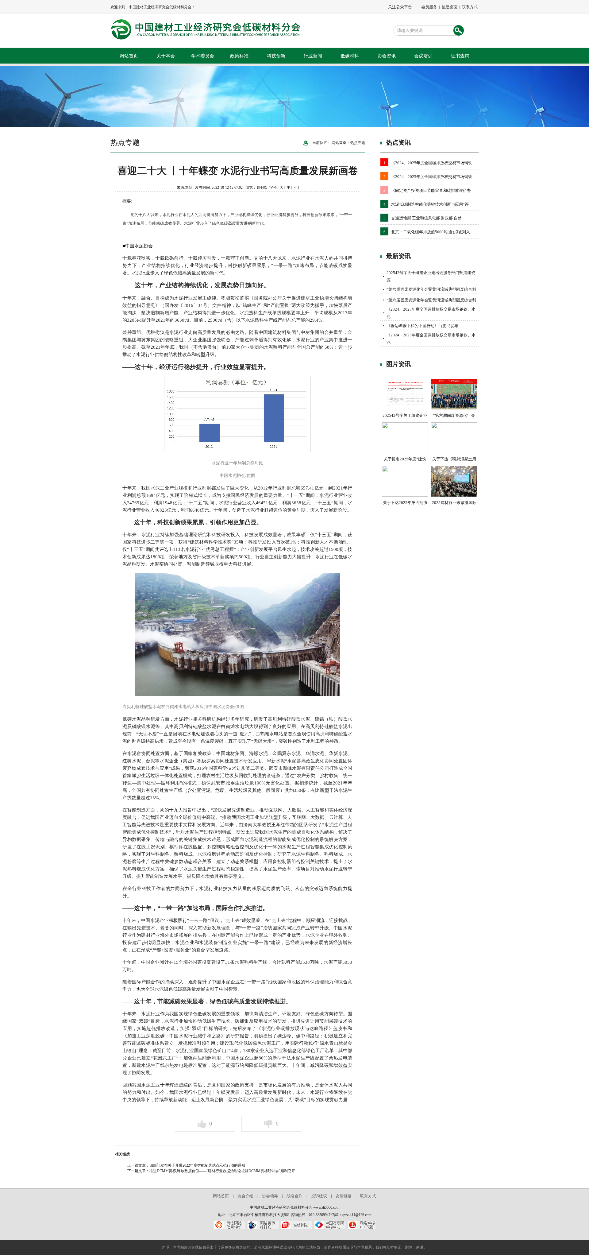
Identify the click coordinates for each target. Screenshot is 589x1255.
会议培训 (423, 55)
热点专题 (357, 143)
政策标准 (239, 55)
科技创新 (276, 55)
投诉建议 (319, 1196)
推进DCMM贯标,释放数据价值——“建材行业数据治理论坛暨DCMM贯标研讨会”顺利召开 (222, 1171)
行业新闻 (313, 55)
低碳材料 (350, 55)
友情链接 (344, 1196)
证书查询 (460, 55)
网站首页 (129, 55)
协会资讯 (386, 55)
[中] (289, 187)
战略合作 (294, 1196)
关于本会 (165, 55)
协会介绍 (245, 1196)
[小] (296, 187)
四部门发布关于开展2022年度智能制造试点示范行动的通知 (197, 1165)
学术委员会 (202, 55)
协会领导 (270, 1196)
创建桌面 (449, 7)
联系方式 (470, 7)
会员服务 (429, 7)
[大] (282, 187)
